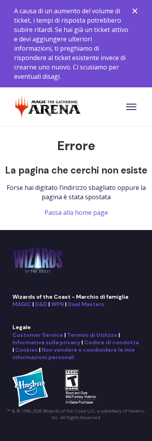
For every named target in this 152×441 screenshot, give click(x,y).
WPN (57, 304)
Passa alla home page (76, 212)
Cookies (26, 349)
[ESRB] (82, 386)
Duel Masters (86, 304)
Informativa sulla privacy (46, 342)
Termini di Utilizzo (92, 334)
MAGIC (21, 304)
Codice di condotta (111, 342)
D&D (41, 304)
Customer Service (37, 334)
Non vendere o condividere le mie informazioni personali (73, 353)
